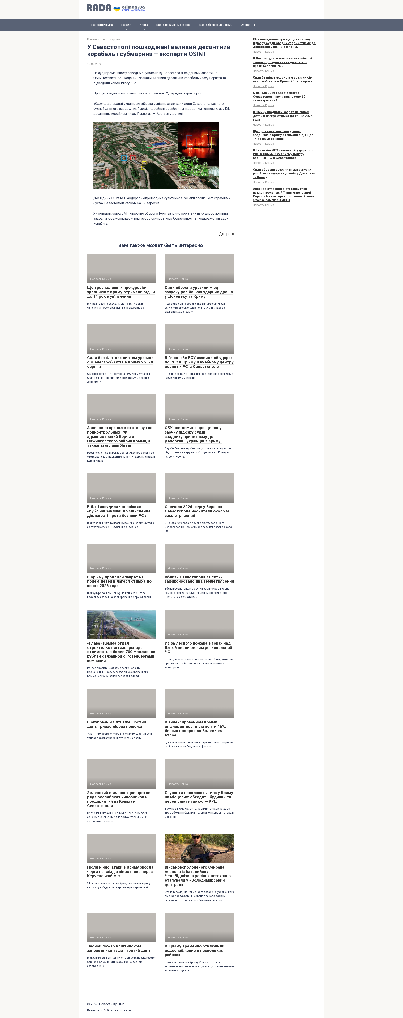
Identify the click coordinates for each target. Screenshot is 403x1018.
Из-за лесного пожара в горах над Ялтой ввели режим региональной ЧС (198, 647)
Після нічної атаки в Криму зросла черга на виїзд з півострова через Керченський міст (120, 871)
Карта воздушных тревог (173, 24)
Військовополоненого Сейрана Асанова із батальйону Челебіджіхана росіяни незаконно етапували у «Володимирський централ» (198, 876)
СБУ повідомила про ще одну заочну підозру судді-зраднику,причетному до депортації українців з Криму (193, 434)
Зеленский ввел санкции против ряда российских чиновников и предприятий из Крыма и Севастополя (118, 799)
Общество (248, 24)
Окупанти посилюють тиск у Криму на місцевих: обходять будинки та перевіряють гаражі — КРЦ (199, 797)
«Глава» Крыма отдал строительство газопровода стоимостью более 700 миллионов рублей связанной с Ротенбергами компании (121, 652)
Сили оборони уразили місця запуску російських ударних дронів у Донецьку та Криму (199, 292)
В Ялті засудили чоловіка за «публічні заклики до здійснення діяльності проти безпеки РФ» (118, 511)
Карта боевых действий (215, 24)
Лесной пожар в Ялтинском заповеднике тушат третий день (119, 948)
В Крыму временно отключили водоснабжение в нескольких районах (194, 950)
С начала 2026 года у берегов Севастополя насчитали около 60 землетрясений (197, 511)
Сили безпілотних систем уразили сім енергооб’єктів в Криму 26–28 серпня (120, 362)
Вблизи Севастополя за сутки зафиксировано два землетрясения (199, 579)
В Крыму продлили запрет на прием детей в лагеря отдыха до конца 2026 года (119, 581)
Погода (126, 24)
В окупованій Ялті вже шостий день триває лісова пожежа (116, 724)
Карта (144, 24)
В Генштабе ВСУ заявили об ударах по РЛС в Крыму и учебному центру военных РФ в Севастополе (199, 362)
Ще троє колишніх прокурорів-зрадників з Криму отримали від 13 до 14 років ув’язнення (121, 292)
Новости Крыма (102, 24)
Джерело (226, 234)
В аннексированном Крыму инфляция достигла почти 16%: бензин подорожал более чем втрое (195, 729)
